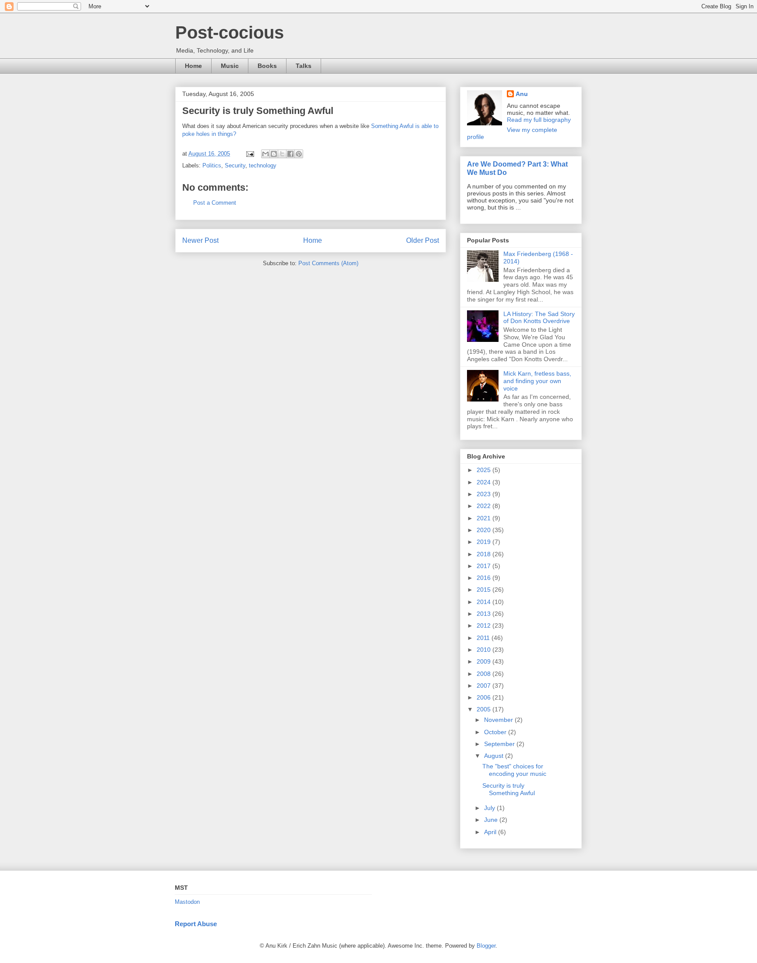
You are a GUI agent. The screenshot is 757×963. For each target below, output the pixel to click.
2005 (484, 709)
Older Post (422, 240)
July (490, 807)
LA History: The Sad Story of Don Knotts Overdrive (539, 317)
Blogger (486, 945)
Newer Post (200, 240)
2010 (484, 649)
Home (193, 65)
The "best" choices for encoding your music (514, 770)
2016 (484, 577)
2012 (484, 625)
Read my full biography (539, 119)
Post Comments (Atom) (328, 263)
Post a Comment (214, 202)
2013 (484, 613)
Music (230, 65)
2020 (484, 529)
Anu (522, 93)
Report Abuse (196, 923)
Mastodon (187, 902)
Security (235, 165)
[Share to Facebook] (290, 153)
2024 (484, 482)
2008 (484, 673)
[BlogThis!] (273, 153)
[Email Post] (249, 153)
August (494, 755)
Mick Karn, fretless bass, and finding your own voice (537, 381)
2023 (484, 493)
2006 (484, 697)
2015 (484, 589)
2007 (484, 685)
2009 (484, 661)
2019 (484, 541)
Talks (303, 65)
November (499, 719)
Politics (211, 165)
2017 (484, 565)
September (500, 743)
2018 (484, 554)
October (496, 732)
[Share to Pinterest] (298, 153)
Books (267, 65)
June (491, 819)
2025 (484, 469)
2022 (484, 505)
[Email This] (265, 153)
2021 (484, 518)
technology (262, 165)
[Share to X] (282, 153)
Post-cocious (229, 32)
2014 (484, 601)
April (491, 831)
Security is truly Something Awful (508, 789)
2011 (484, 637)
